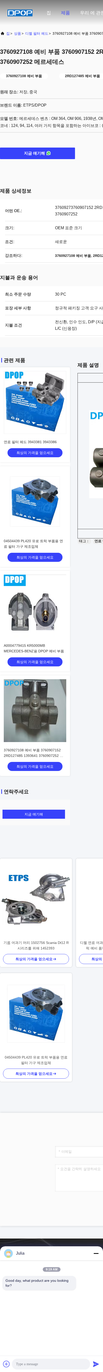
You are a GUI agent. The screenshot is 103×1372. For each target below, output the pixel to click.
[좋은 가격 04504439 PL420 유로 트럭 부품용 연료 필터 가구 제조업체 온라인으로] (35, 501)
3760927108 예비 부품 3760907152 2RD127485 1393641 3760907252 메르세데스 (33, 755)
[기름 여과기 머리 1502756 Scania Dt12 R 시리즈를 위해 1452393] (36, 899)
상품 (17, 33)
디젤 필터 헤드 (36, 33)
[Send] (96, 1363)
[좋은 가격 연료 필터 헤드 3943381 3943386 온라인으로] (35, 402)
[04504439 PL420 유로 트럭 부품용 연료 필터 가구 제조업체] (36, 1014)
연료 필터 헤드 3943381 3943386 (30, 442)
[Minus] (96, 1253)
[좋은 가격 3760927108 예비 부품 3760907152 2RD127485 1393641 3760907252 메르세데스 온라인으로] (35, 710)
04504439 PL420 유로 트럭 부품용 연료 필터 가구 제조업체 (36, 1060)
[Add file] (6, 1363)
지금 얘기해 (34, 153)
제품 (65, 12)
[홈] (20, 13)
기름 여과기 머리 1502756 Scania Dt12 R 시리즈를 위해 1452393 (36, 945)
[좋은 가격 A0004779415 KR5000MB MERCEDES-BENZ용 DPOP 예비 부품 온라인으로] (35, 606)
